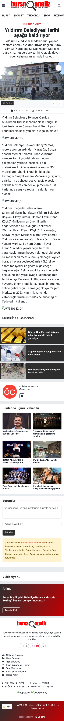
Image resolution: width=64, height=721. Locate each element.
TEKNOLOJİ (33, 15)
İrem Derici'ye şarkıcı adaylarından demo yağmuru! (47, 487)
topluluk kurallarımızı (31, 542)
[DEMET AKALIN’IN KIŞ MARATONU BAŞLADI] (17, 449)
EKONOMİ (35, 686)
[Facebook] (21, 646)
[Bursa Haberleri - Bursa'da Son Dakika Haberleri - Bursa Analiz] (31, 5)
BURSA (6, 15)
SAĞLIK (8, 686)
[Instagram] (32, 646)
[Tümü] (60, 576)
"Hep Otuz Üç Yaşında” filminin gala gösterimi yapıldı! (44, 433)
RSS (8, 706)
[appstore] (23, 693)
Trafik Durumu (13, 661)
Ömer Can (24, 389)
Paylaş (9, 103)
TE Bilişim (40, 717)
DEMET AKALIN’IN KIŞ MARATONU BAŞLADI (13, 461)
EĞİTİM (45, 683)
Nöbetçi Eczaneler (15, 655)
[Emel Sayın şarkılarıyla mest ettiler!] (17, 475)
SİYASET (19, 15)
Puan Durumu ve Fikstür (18, 665)
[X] (26, 646)
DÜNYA (33, 683)
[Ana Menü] (3, 5)
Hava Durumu (12, 658)
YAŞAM (49, 686)
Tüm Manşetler (13, 668)
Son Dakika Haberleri (16, 671)
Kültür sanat (32, 24)
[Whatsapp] (43, 646)
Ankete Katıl (11, 610)
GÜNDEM (9, 683)
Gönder (9, 532)
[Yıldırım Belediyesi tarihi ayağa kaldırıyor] (32, 81)
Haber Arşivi (12, 675)
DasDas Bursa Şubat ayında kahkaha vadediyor (16, 432)
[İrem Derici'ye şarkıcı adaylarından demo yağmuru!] (47, 475)
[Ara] (59, 6)
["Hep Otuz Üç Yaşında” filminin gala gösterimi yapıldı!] (47, 420)
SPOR (47, 15)
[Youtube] (37, 646)
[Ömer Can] (10, 391)
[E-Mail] (21, 395)
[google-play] (39, 693)
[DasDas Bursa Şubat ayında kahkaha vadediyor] (17, 420)
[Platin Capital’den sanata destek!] (47, 449)
